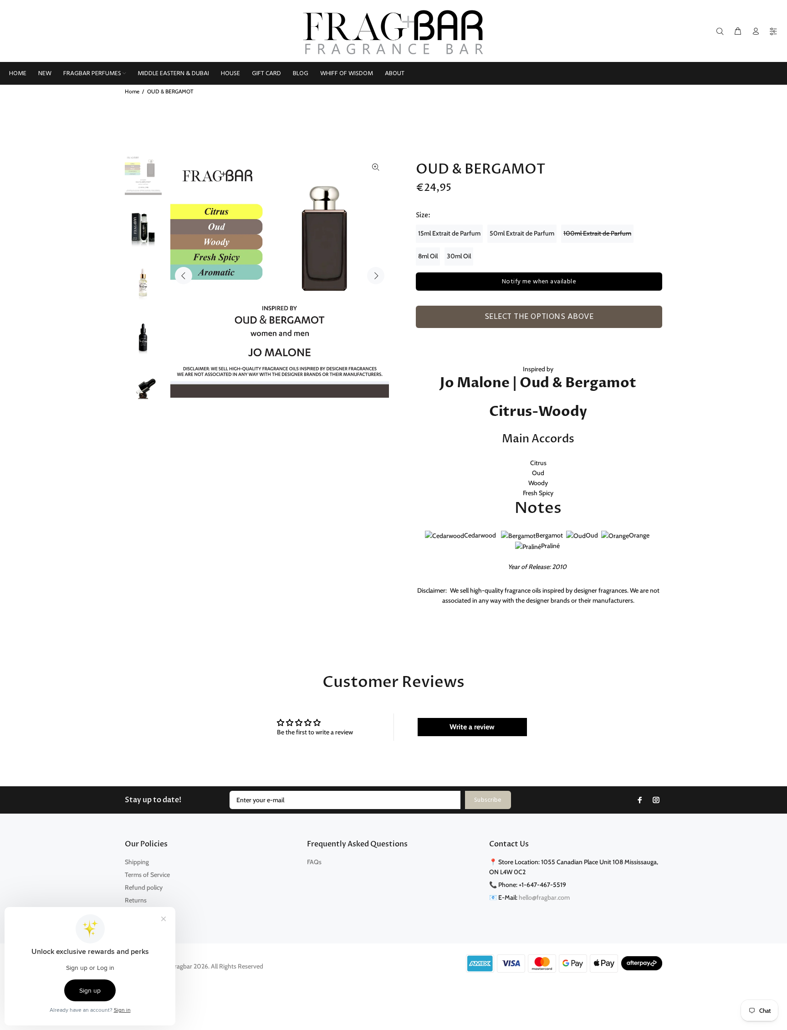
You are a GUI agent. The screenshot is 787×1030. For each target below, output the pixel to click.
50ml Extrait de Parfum (522, 233)
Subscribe (488, 800)
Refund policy (144, 887)
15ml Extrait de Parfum (449, 233)
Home (132, 91)
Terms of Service (147, 875)
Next (375, 275)
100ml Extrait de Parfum (597, 233)
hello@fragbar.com (544, 897)
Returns (136, 900)
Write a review (472, 727)
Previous (183, 275)
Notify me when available (539, 282)
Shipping (137, 862)
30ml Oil (459, 256)
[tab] (420, 333)
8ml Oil (428, 256)
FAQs (314, 862)
